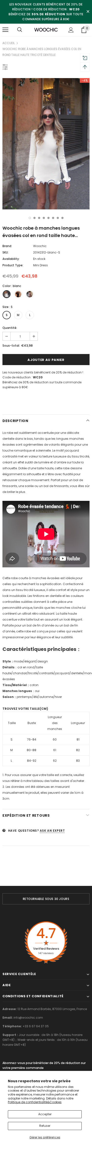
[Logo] (46, 29)
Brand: (7, 246)
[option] (46, 143)
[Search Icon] (19, 29)
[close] (87, 11)
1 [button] (30, 218)
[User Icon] (71, 30)
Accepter (45, 1114)
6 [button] (53, 218)
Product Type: (12, 265)
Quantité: (9, 328)
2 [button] (34, 218)
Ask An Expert (52, 830)
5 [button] (48, 218)
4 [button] (44, 218)
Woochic (40, 246)
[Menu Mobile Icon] (5, 30)
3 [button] (39, 218)
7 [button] (58, 218)
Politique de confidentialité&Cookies (35, 1102)
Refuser (44, 1126)
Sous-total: (11, 345)
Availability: (11, 259)
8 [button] (62, 218)
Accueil (8, 43)
